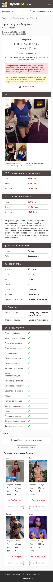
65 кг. (31, 279)
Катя (31, 458)
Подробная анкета (15, 507)
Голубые (32, 289)
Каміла (8, 514)
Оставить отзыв (28, 448)
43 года (32, 269)
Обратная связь (26, 578)
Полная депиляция (37, 299)
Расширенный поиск (42, 11)
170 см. (31, 274)
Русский (32, 320)
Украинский (42, 320)
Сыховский (33, 256)
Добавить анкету (12, 574)
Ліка (31, 514)
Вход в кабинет (33, 574)
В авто (37, 315)
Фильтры (6, 11)
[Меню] (49, 4)
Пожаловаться (27, 87)
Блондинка (33, 294)
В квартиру (33, 312)
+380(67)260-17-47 (26, 44)
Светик (8, 458)
